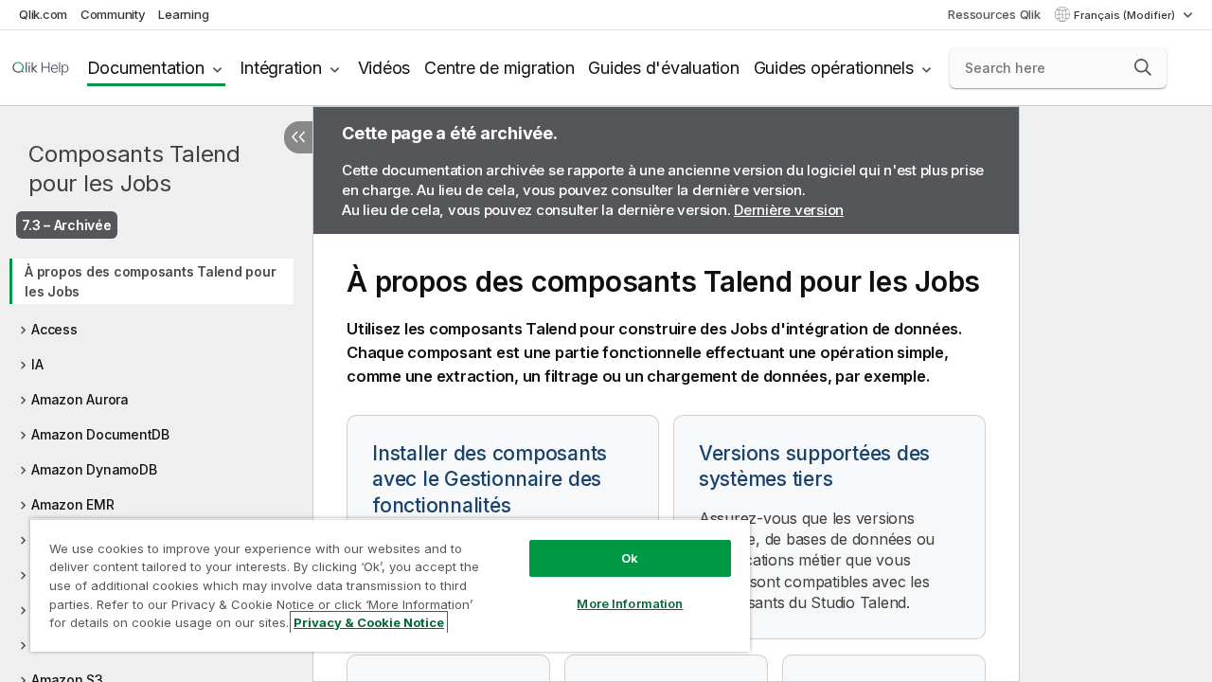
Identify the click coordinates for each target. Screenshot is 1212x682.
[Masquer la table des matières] (298, 137)
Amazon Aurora (80, 399)
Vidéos (384, 68)
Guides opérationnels (834, 68)
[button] (1143, 67)
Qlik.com (43, 14)
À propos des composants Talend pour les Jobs (150, 281)
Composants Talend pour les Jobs (134, 168)
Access (54, 329)
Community (113, 14)
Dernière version (789, 210)
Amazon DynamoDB (93, 469)
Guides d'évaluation (663, 68)
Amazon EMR (73, 504)
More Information (630, 603)
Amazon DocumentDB (100, 434)
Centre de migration (499, 68)
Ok (629, 557)
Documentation (146, 68)
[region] (390, 585)
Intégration (280, 68)
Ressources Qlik (994, 14)
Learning (183, 14)
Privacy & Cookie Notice (369, 622)
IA (37, 364)
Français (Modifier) (1126, 15)
